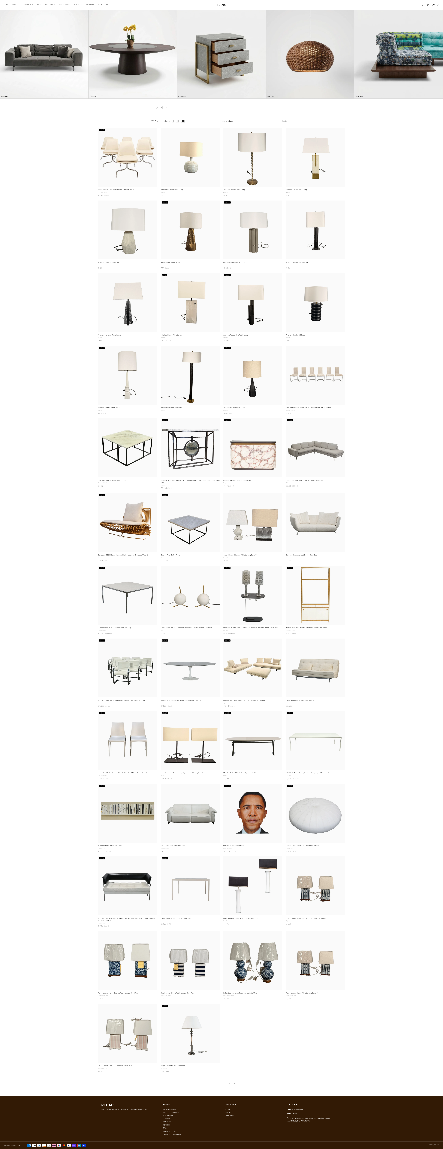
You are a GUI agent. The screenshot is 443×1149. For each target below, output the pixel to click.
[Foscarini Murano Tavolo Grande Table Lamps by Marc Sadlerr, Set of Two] (252, 595)
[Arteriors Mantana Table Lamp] (127, 302)
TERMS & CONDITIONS (172, 1134)
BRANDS (228, 1112)
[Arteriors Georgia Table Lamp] (252, 157)
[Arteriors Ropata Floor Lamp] (190, 375)
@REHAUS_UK (292, 1113)
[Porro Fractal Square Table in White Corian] (190, 885)
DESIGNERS (90, 5)
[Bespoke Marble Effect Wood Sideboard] (252, 447)
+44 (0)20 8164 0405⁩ (295, 1109)
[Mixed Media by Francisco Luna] (127, 813)
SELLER (227, 1109)
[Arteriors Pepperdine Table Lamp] (252, 302)
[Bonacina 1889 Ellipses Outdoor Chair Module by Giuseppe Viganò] (127, 522)
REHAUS (221, 5)
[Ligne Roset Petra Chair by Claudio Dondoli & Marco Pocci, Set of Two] (127, 740)
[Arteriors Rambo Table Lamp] (315, 302)
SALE (39, 5)
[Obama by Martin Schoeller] (252, 813)
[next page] (234, 1083)
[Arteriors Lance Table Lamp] (127, 230)
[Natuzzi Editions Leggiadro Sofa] (190, 813)
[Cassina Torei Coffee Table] (190, 522)
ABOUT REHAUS (27, 5)
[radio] (173, 121)
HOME (5, 5)
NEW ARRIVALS (50, 5)
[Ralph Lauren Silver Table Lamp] (190, 1033)
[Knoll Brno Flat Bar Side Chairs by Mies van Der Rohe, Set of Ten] (127, 668)
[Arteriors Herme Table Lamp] (315, 157)
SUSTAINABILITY (169, 1115)
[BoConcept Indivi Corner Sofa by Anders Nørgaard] (315, 447)
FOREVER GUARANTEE (172, 1112)
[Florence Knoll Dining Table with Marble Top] (127, 595)
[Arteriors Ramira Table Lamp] (127, 375)
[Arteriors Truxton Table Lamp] (252, 375)
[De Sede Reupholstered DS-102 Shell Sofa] (315, 522)
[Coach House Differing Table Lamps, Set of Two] (252, 522)
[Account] (423, 5)
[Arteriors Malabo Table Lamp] (315, 230)
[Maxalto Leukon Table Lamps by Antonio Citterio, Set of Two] (190, 740)
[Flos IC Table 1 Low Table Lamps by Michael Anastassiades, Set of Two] (190, 595)
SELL (108, 5)
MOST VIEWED (64, 5)
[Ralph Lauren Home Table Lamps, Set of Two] (190, 960)
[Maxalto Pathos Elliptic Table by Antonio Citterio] (252, 740)
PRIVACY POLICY (170, 1131)
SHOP (14, 5)
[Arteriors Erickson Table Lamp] (190, 157)
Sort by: (284, 121)
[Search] (438, 5)
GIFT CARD (78, 5)
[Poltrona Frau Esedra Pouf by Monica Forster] (315, 813)
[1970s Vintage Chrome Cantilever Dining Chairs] (127, 157)
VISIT (100, 5)
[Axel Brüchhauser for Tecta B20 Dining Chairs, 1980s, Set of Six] (315, 375)
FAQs (165, 1128)
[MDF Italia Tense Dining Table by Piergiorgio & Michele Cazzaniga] (315, 740)
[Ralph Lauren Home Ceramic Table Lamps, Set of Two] (315, 885)
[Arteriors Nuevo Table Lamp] (190, 302)
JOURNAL (167, 1119)
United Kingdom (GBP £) (12, 1145)
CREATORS (229, 1115)
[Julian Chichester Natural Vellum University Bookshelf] (315, 595)
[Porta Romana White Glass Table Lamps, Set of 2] (252, 885)
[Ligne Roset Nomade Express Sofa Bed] (315, 668)
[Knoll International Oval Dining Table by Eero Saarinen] (190, 668)
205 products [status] (228, 121)
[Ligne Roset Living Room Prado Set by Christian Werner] (252, 668)
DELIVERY (167, 1122)
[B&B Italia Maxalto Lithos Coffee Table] (127, 447)
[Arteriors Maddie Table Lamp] (252, 230)
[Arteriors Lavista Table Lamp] (190, 230)
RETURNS (167, 1125)
